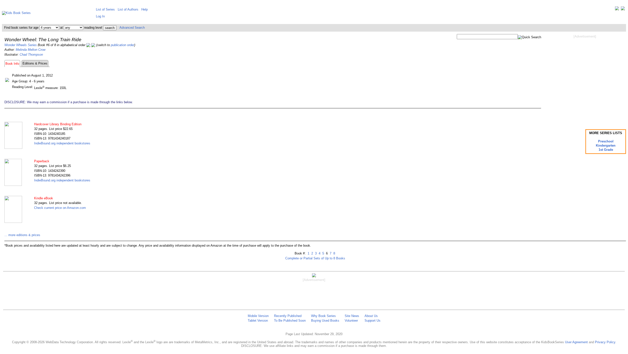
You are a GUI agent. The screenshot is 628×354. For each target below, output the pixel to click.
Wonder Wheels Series (20, 45)
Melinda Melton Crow (30, 49)
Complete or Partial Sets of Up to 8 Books (315, 258)
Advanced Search (132, 27)
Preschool (606, 141)
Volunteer (351, 320)
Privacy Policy (605, 342)
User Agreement (576, 342)
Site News (352, 316)
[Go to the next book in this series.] (93, 45)
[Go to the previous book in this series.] (88, 45)
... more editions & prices (22, 235)
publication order (122, 45)
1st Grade (606, 150)
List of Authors (128, 9)
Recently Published (287, 316)
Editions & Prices (35, 63)
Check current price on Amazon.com (60, 208)
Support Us (372, 320)
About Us (371, 316)
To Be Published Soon (290, 320)
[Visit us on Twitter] (617, 9)
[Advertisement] (585, 78)
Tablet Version (258, 320)
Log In (100, 16)
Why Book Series (323, 316)
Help (144, 9)
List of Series (105, 9)
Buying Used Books (325, 320)
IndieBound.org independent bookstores (62, 143)
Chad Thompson (31, 54)
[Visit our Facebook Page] (623, 9)
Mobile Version (258, 316)
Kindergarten (605, 145)
